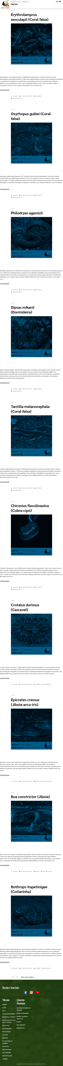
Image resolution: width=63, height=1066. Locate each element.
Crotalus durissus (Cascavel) (25, 607)
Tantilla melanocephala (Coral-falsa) (30, 408)
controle (15, 96)
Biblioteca (5, 1025)
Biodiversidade (7, 1028)
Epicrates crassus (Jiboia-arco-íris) (25, 702)
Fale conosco (21, 1025)
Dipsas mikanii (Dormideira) (22, 309)
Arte (3, 1011)
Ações (4, 1007)
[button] (57, 1)
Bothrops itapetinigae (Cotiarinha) (29, 889)
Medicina (5, 1038)
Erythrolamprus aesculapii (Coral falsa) (29, 17)
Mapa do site (21, 1028)
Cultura (5, 1035)
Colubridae (38, 488)
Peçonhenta (47, 684)
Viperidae (38, 684)
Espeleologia (6, 1049)
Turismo (5, 1059)
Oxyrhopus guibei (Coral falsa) (31, 116)
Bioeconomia (6, 1031)
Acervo (4, 1004)
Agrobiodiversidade (8, 1014)
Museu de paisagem (23, 1013)
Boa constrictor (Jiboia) (30, 796)
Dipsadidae (38, 96)
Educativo (5, 1046)
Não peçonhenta (17, 98)
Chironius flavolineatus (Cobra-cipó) (30, 508)
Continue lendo (5, 90)
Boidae (37, 781)
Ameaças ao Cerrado (9, 1017)
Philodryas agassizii (27, 212)
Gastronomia (6, 1052)
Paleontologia (7, 1056)
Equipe (19, 1022)
